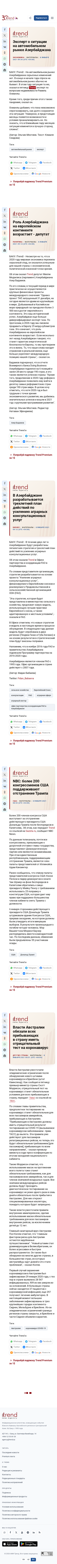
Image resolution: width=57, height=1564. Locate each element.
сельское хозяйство (20, 690)
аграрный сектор (18, 701)
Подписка (6, 1493)
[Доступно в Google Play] (29, 1544)
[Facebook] (10, 1532)
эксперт (40, 149)
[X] (16, 1532)
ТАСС (12, 1101)
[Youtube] (22, 1532)
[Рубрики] (52, 18)
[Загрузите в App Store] (10, 1544)
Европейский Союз (42, 690)
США (13, 955)
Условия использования (12, 1507)
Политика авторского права (14, 1515)
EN (24, 1559)
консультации (17, 695)
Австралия (16, 1328)
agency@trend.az (8, 1440)
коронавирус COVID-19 (36, 1328)
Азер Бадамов (17, 423)
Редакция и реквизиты (12, 1471)
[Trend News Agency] (9, 1415)
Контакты (6, 1474)
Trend (32, 87)
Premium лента (8, 1456)
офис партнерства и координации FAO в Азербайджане (28, 707)
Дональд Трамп (27, 955)
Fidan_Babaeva (26, 678)
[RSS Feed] (39, 1532)
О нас (4, 1467)
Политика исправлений (12, 1482)
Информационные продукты (14, 1496)
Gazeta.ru (31, 831)
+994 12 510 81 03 (9, 1437)
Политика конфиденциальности (16, 1511)
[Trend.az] (10, 18)
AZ (28, 1559)
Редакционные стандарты (13, 1478)
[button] (4, 29)
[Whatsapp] (4, 1532)
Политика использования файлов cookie (19, 1518)
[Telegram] (27, 1532)
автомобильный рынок (21, 149)
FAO (30, 695)
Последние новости (10, 1452)
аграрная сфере (44, 695)
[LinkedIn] (33, 1532)
